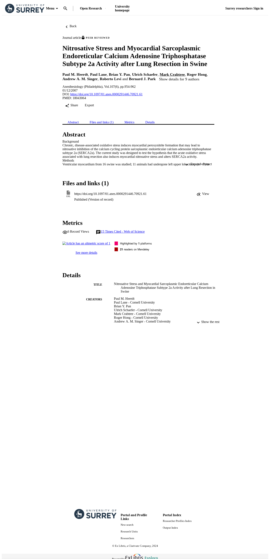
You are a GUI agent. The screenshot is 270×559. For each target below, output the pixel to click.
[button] (203, 194)
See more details (86, 252)
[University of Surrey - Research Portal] (24, 8)
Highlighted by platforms (136, 243)
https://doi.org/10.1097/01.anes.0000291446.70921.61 (106, 94)
